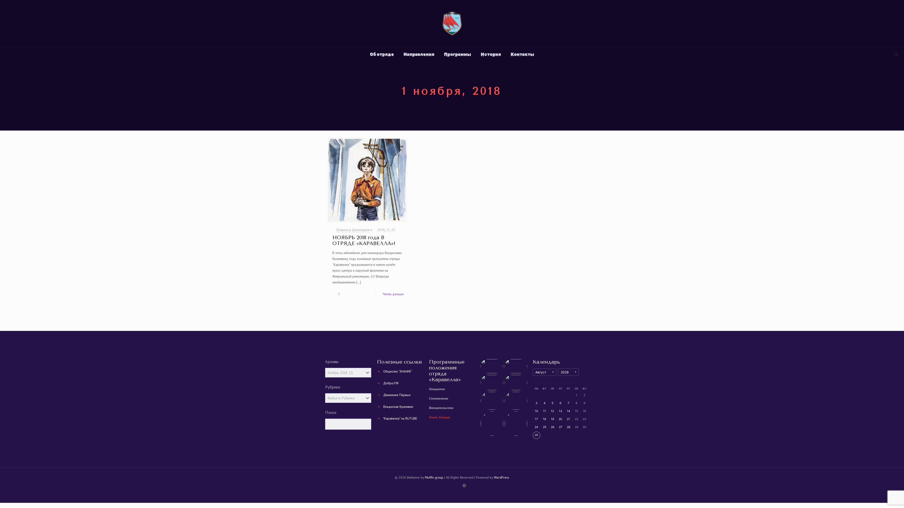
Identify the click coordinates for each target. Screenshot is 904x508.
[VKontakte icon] (459, 485)
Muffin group (434, 477)
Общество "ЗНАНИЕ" (397, 371)
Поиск (330, 412)
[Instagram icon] (454, 485)
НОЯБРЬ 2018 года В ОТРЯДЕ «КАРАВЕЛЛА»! (364, 240)
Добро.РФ (391, 383)
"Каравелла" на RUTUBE (400, 418)
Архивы (332, 361)
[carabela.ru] (452, 23)
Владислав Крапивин (398, 407)
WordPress (501, 477)
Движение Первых (397, 395)
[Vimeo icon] (444, 485)
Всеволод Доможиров (353, 230)
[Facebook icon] (439, 485)
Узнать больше (439, 417)
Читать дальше (393, 294)
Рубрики (332, 387)
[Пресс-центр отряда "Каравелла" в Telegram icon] (464, 485)
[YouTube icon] (449, 485)
